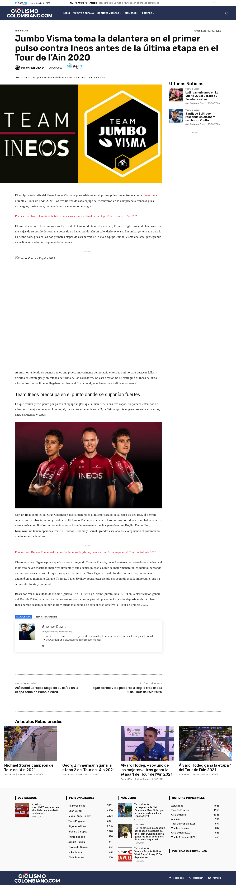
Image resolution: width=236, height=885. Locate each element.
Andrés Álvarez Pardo (195, 103)
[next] (219, 3)
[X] (43, 645)
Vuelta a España (193, 89)
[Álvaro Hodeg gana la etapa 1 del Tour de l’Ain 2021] (205, 743)
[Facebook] (39, 663)
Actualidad (36, 804)
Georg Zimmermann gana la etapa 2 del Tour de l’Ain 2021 (88, 767)
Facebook (178, 878)
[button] (227, 13)
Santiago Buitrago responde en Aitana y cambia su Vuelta (200, 117)
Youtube (217, 878)
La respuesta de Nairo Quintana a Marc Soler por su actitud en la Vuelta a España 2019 (149, 811)
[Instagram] (190, 878)
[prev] (213, 3)
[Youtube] (209, 878)
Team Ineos (150, 195)
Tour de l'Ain (21, 31)
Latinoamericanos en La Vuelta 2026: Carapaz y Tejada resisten (201, 96)
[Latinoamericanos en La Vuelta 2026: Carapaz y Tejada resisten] (176, 94)
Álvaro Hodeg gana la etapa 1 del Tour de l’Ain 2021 (205, 767)
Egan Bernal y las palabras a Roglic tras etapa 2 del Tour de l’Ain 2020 (127, 690)
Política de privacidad (189, 851)
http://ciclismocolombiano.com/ (57, 631)
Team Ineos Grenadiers (45, 616)
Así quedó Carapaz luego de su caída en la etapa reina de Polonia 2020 (46, 690)
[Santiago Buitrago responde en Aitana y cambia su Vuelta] (176, 116)
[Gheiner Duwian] (18, 67)
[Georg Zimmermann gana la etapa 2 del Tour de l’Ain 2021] (88, 743)
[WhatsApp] (63, 663)
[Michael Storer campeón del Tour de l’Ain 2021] (30, 743)
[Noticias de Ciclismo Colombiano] (30, 12)
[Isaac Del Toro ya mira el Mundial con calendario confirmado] (22, 810)
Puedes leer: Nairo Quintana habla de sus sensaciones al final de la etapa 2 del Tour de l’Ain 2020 (76, 216)
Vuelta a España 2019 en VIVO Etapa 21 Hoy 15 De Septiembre (148, 854)
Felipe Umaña (82, 774)
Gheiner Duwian (35, 68)
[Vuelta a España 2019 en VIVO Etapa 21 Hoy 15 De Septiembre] (125, 854)
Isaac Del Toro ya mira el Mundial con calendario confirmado (129, 3)
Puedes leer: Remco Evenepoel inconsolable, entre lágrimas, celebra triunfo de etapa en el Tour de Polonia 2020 (85, 552)
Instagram (198, 878)
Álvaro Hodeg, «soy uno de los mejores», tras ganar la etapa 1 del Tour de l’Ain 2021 (146, 770)
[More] (71, 663)
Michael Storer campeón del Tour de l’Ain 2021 (29, 767)
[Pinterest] (55, 663)
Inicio (17, 77)
